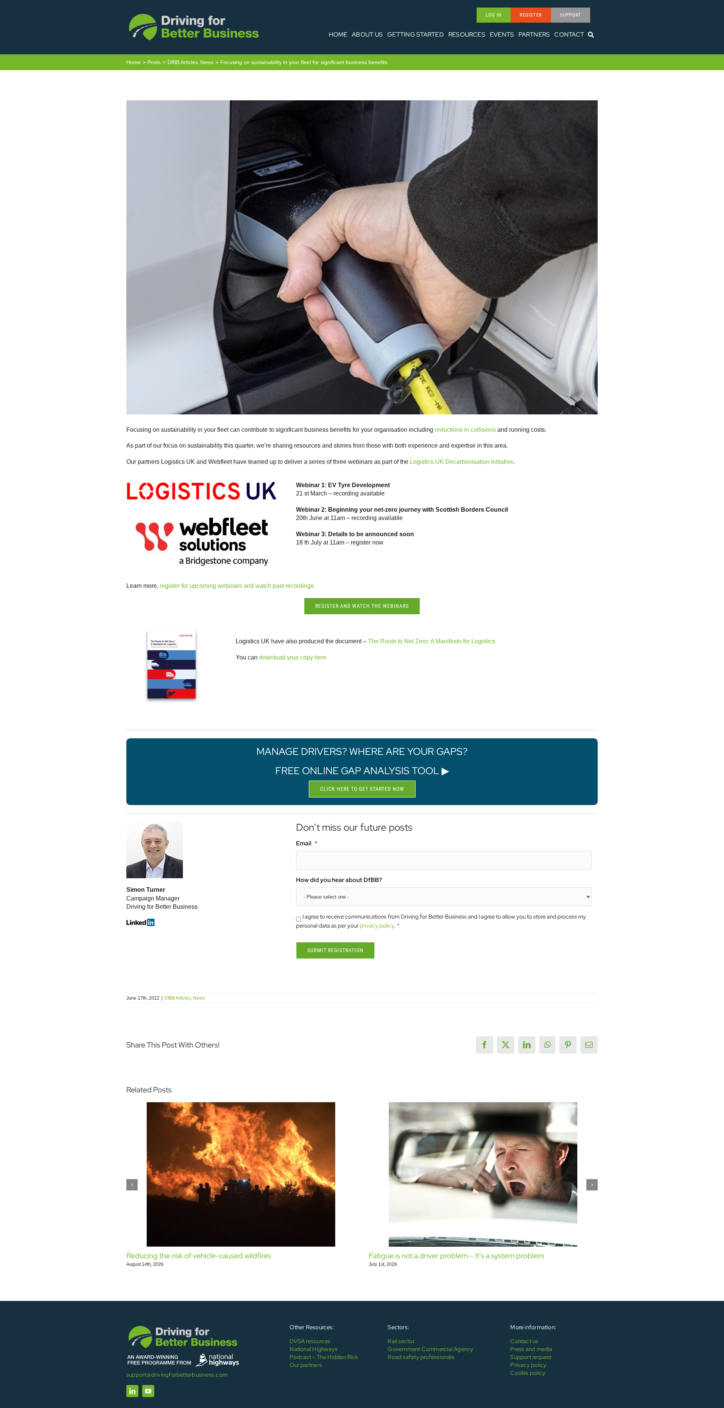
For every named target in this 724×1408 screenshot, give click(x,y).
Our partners (306, 1365)
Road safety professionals (421, 1357)
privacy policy (377, 925)
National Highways (313, 1349)
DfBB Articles (177, 998)
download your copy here (293, 657)
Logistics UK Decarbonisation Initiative (461, 462)
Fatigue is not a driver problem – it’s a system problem (456, 1256)
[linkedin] (132, 1391)
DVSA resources (310, 1341)
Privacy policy (528, 1365)
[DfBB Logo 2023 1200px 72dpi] (193, 14)
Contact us (524, 1341)
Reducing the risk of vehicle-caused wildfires (198, 1256)
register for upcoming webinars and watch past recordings (237, 586)
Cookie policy (527, 1373)
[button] (132, 1184)
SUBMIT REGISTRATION (335, 950)
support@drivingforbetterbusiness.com (176, 1375)
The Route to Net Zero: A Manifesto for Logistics (431, 641)
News (199, 998)
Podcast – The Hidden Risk (324, 1357)
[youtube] (148, 1391)
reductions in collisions (465, 429)
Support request (530, 1357)
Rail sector (401, 1341)
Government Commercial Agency (430, 1349)
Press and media (531, 1349)
